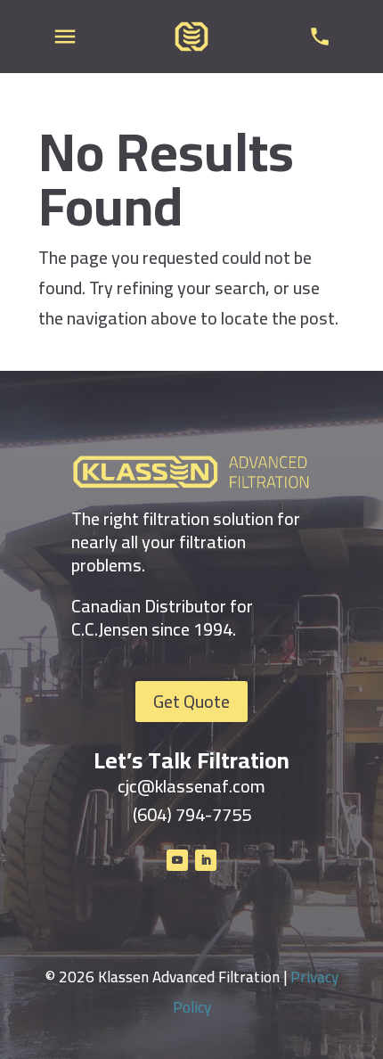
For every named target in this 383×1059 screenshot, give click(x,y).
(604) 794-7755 (192, 814)
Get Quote (191, 701)
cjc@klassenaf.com (191, 785)
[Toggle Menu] (65, 36)
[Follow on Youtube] (177, 860)
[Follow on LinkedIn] (205, 860)
